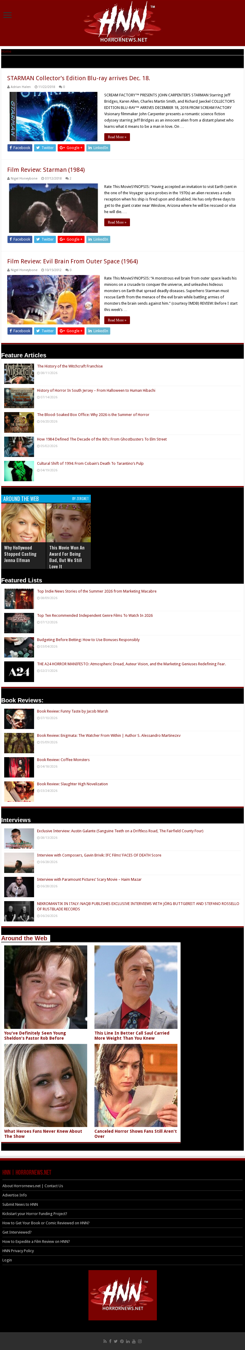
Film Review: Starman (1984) (46, 169)
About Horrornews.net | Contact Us (32, 1186)
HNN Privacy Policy (18, 1251)
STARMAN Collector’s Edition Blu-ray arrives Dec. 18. (78, 78)
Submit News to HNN (20, 1204)
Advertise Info (14, 1195)
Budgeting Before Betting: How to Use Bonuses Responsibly (88, 639)
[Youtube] (133, 1341)
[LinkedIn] (127, 1341)
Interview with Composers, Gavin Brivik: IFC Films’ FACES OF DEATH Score (99, 855)
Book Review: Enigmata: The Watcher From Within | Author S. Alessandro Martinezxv (108, 735)
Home (6, 51)
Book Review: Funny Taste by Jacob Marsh (72, 711)
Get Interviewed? (17, 1232)
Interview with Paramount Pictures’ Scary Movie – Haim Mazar (89, 879)
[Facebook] (110, 1341)
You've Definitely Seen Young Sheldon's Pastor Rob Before (35, 1036)
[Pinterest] (122, 1341)
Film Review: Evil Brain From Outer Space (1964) (72, 261)
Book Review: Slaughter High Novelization (72, 784)
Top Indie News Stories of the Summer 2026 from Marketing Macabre (97, 591)
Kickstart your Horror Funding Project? (34, 1213)
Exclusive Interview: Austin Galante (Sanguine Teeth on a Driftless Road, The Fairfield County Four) (120, 831)
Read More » (117, 137)
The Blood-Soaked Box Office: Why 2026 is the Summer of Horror (93, 414)
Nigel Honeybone (24, 178)
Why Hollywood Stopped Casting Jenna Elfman (20, 553)
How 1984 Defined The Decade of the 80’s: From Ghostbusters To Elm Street (102, 439)
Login (7, 1260)
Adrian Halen (21, 87)
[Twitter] (115, 1341)
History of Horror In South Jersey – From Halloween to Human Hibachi (96, 390)
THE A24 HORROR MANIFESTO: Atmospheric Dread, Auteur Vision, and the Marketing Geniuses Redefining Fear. (131, 664)
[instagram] (139, 1341)
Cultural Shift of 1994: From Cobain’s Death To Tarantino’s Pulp (90, 463)
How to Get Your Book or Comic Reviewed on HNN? (46, 1223)
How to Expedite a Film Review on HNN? (36, 1241)
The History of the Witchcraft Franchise (70, 366)
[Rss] (105, 1341)
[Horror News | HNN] (122, 22)
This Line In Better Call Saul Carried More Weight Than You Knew (131, 1036)
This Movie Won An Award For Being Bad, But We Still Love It (67, 557)
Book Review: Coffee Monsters (63, 759)
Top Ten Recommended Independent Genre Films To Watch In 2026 (95, 615)
